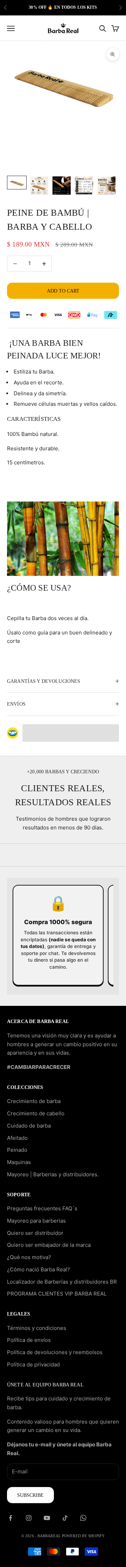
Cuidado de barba (29, 1125)
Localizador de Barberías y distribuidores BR (62, 1281)
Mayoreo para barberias (36, 1220)
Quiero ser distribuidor (35, 1233)
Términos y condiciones (36, 1328)
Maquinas (19, 1162)
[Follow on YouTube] (46, 1517)
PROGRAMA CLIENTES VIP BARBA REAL (56, 1293)
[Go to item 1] (17, 182)
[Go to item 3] (61, 185)
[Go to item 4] (84, 185)
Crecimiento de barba (34, 1101)
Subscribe (30, 1495)
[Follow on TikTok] (65, 1517)
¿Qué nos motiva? (29, 1257)
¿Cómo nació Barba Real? (38, 1269)
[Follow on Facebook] (10, 1517)
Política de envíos (29, 1340)
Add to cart (63, 291)
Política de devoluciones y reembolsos (55, 1352)
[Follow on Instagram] (28, 1517)
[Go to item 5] (106, 185)
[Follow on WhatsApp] (83, 1517)
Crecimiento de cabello (35, 1113)
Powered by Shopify (83, 1536)
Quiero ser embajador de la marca (49, 1245)
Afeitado (17, 1138)
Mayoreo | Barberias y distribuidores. (53, 1174)
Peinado (17, 1149)
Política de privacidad (33, 1364)
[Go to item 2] (39, 185)
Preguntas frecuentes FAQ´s (42, 1208)
